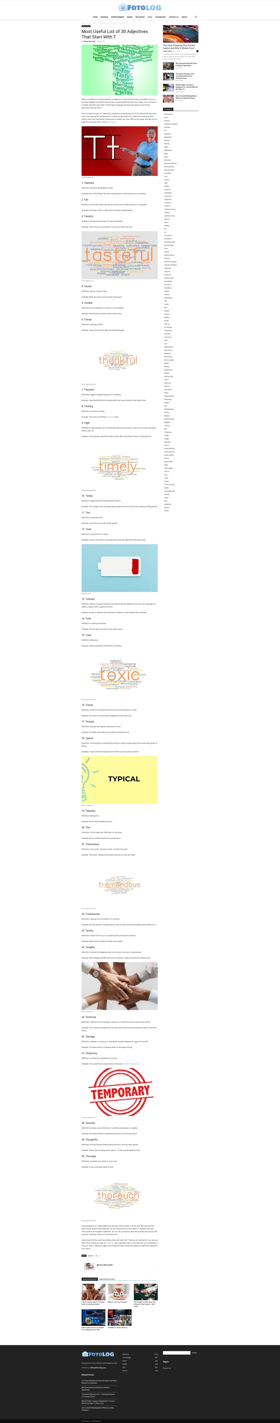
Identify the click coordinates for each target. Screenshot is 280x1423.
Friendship (168, 281)
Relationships (169, 419)
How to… (167, 324)
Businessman (169, 167)
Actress (167, 121)
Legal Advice (168, 347)
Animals (167, 127)
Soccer (166, 445)
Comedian (168, 193)
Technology (160, 17)
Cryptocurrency (170, 209)
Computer (168, 199)
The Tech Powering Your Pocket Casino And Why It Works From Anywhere (99, 1382)
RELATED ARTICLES (90, 1279)
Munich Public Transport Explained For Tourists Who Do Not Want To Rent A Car (98, 1402)
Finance (167, 271)
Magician (167, 353)
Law (165, 344)
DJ (165, 232)
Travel (184, 17)
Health (166, 311)
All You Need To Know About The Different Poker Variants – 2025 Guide (144, 1304)
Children (167, 189)
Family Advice (169, 255)
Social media (169, 455)
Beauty (166, 140)
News (166, 393)
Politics (166, 412)
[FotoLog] (140, 7)
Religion (167, 422)
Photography (169, 409)
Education (168, 239)
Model (166, 363)
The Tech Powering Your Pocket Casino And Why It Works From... (179, 46)
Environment (169, 245)
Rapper (167, 416)
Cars (166, 176)
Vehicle (167, 494)
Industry (167, 334)
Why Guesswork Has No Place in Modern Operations (95, 1389)
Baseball (167, 134)
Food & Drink (169, 278)
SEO (165, 429)
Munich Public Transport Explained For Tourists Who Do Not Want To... (187, 87)
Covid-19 (167, 206)
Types (166, 488)
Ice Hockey (168, 327)
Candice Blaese (167, 51)
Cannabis (167, 173)
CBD (165, 183)
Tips (165, 475)
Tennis (166, 471)
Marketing (168, 357)
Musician (167, 383)
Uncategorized (169, 491)
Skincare (167, 442)
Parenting (167, 399)
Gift (165, 301)
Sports (166, 458)
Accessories (168, 114)
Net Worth (140, 17)
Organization (169, 396)
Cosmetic (167, 203)
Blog (165, 153)
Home (95, 17)
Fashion (167, 258)
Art (165, 130)
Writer (166, 511)
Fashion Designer (170, 262)
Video (166, 498)
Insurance (168, 337)
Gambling (167, 288)
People (166, 403)
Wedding (167, 504)
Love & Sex (168, 350)
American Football (171, 124)
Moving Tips (168, 376)
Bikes (166, 147)
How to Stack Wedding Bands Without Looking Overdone (98, 1409)
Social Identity (169, 448)
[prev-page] (83, 1334)
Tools (166, 478)
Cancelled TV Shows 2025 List (117, 1327)
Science (167, 425)
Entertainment (117, 17)
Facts (166, 248)
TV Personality (169, 484)
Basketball (168, 137)
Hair (165, 307)
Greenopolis (111, 122)
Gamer (166, 291)
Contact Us (173, 17)
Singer (166, 435)
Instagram (110, 1243)
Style (150, 17)
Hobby (166, 317)
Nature (166, 386)
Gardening (168, 298)
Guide (166, 304)
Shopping (167, 432)
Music (166, 380)
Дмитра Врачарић (89, 41)
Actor (166, 117)
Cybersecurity (169, 216)
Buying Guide (169, 170)
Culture (167, 212)
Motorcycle (168, 370)
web (165, 501)
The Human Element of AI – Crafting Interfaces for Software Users (185, 76)
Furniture (167, 285)
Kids (165, 340)
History (166, 314)
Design (166, 226)
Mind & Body (169, 360)
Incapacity (168, 330)
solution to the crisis (131, 1064)
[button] (195, 17)
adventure (110, 417)
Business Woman (170, 163)
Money (166, 366)
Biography (168, 150)
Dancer (167, 219)
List (96, 1255)
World (166, 507)
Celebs (166, 186)
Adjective (90, 1255)
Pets (165, 406)
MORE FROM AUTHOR (106, 1279)
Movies (166, 373)
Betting (167, 144)
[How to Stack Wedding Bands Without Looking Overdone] (168, 98)
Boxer (166, 157)
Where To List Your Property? (117, 1302)
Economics (168, 235)
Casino (166, 180)
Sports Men (168, 462)
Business (104, 17)
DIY (165, 229)
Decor (166, 222)
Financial (167, 275)
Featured (167, 268)
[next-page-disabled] (86, 1334)
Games (129, 17)
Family (166, 252)
